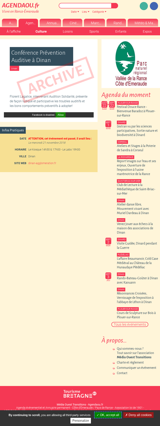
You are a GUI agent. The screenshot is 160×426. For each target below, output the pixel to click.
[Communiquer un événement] (144, 6)
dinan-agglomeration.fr (42, 163)
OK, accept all (109, 415)
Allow (61, 114)
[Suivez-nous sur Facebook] (154, 6)
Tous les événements (130, 324)
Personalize (80, 420)
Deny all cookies (140, 415)
